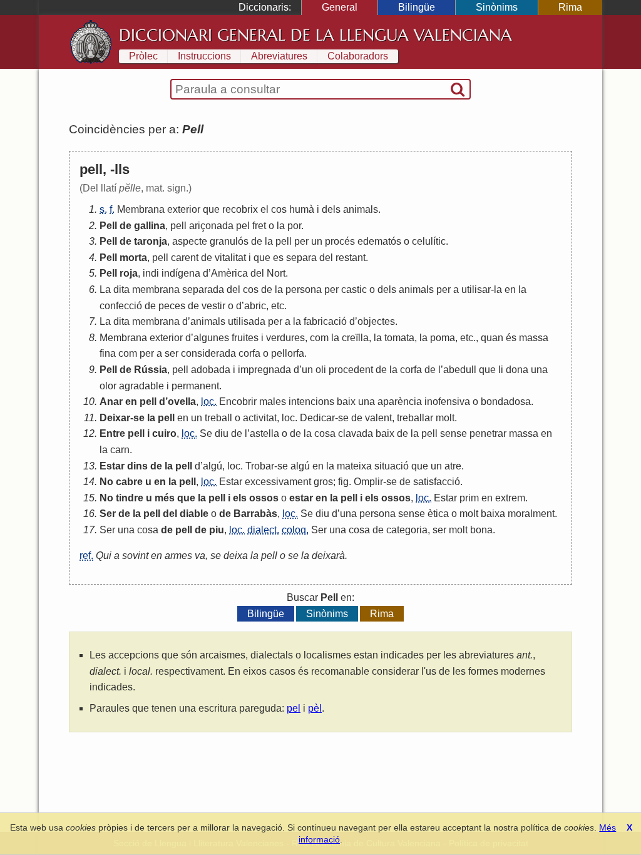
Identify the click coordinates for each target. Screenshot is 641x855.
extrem (510, 498)
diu (221, 433)
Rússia (150, 369)
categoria (407, 530)
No (106, 481)
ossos (264, 498)
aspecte (189, 241)
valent (378, 417)
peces (171, 305)
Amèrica (229, 273)
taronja (150, 241)
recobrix (240, 209)
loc (288, 417)
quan (492, 337)
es (278, 257)
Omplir (368, 481)
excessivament (278, 481)
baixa (493, 513)
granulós (229, 241)
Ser (108, 513)
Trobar (259, 466)
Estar (112, 466)
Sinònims (497, 7)
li (500, 369)
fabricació (325, 321)
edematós (379, 241)
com (319, 337)
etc (277, 305)
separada (203, 289)
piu (216, 530)
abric (255, 305)
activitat (260, 417)
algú (212, 466)
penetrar (487, 433)
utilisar (476, 289)
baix (346, 401)
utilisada (246, 321)
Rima (570, 7)
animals (360, 209)
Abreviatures (279, 56)
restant (351, 257)
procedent (351, 369)
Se (206, 433)
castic (354, 289)
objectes (376, 321)
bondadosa (506, 401)
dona (517, 369)
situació (391, 466)
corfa (249, 353)
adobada (210, 369)
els (240, 498)
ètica (438, 513)
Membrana (141, 209)
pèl (315, 708)
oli (320, 369)
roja (129, 273)
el (264, 209)
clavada (355, 433)
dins (137, 466)
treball (218, 417)
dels (331, 209)
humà (301, 209)
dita (121, 289)
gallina (149, 225)
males (272, 401)
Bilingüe (416, 7)
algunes (211, 337)
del (326, 257)
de (125, 225)
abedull (459, 369)
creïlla (355, 337)
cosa (325, 433)
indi (151, 273)
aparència (399, 401)
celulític (429, 241)
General (339, 7)
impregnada (264, 369)
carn (120, 449)
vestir (213, 305)
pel (243, 225)
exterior (183, 209)
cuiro (164, 433)
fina (108, 353)
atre (452, 466)
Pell (108, 225)
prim (469, 498)
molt (445, 417)
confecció (121, 305)
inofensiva (447, 401)
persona (303, 289)
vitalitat (230, 257)
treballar (415, 417)
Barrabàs (255, 513)
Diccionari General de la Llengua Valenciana (315, 35)
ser (171, 353)
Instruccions (204, 56)
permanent (195, 386)
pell (178, 225)
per (301, 241)
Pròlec (143, 56)
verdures (285, 337)
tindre (129, 498)
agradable (141, 386)
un (316, 241)
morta (133, 257)
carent (184, 257)
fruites (245, 337)
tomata (399, 337)
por (294, 225)
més (165, 498)
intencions (311, 401)
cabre (129, 481)
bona (481, 530)
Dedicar (317, 417)
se (139, 417)
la (281, 225)
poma (442, 337)
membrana (156, 289)
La (105, 289)
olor (108, 386)
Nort (276, 273)
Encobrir (238, 401)
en (510, 289)
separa (301, 257)
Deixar (115, 417)
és (511, 337)
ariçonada (211, 225)
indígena (181, 273)
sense (453, 433)
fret (259, 225)
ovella (182, 401)
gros (323, 481)
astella (264, 433)
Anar (111, 401)
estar (301, 498)
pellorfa (287, 353)
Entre (112, 433)
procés (340, 241)
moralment (531, 513)
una (539, 369)
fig (343, 481)
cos (279, 209)
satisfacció (436, 481)
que (211, 209)
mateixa (354, 466)
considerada (208, 353)
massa (533, 337)
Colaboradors (357, 56)
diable (194, 513)
